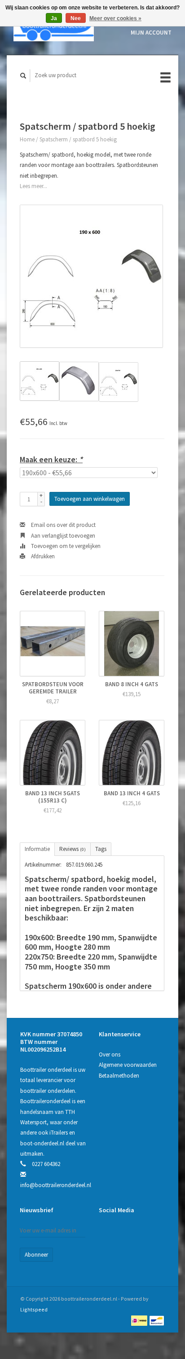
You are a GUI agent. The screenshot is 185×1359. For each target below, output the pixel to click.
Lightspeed (34, 1309)
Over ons (109, 1054)
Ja (54, 18)
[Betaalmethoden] (140, 1320)
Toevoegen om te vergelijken (65, 546)
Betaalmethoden (119, 1075)
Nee (75, 18)
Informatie (37, 849)
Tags (100, 849)
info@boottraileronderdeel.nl (55, 1185)
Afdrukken (42, 556)
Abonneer (36, 1254)
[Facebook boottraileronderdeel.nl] (107, 1234)
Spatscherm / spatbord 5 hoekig (78, 139)
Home (27, 139)
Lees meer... (33, 186)
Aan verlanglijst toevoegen (62, 535)
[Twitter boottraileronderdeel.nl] (126, 1234)
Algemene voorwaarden (128, 1065)
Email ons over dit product (63, 525)
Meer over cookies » (115, 18)
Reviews (72, 849)
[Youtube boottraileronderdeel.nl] (144, 1234)
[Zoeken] (23, 75)
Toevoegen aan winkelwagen (89, 499)
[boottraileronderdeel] (53, 27)
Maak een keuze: (51, 459)
